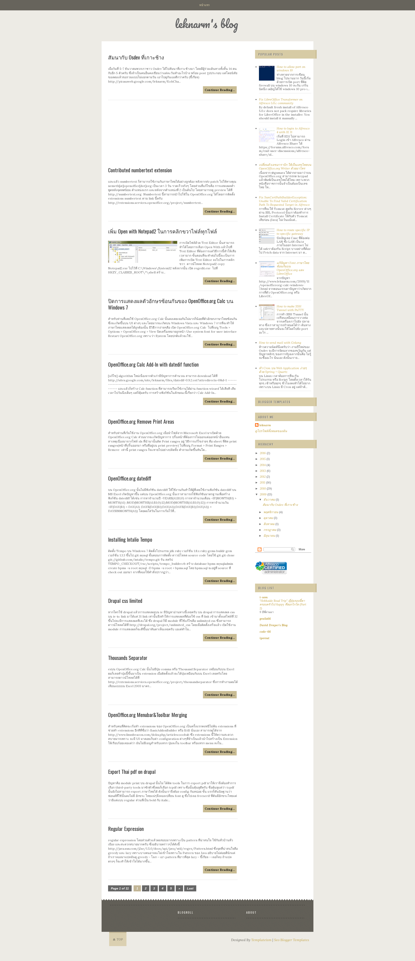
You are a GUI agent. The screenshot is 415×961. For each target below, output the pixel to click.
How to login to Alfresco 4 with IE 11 (293, 130)
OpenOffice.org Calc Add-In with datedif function (153, 364)
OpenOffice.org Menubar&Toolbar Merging (147, 714)
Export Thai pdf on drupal (132, 771)
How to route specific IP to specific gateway (293, 232)
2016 (263, 453)
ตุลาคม (268, 518)
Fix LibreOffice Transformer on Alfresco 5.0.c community (281, 101)
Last (190, 888)
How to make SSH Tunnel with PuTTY (290, 308)
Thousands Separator (127, 657)
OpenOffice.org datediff (129, 478)
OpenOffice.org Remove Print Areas (141, 421)
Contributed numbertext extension (140, 170)
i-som (264, 597)
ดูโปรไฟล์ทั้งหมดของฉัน (271, 431)
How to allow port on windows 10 (291, 68)
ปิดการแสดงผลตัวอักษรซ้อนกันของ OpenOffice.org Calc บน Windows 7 (170, 304)
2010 (263, 488)
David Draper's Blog (273, 625)
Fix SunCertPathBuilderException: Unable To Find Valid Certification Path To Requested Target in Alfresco (284, 201)
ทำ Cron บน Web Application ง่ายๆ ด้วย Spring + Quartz (283, 370)
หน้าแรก (204, 5)
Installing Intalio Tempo (130, 539)
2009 (263, 494)
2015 (263, 459)
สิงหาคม (269, 524)
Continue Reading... (220, 211)
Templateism (261, 940)
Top (120, 939)
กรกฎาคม (270, 530)
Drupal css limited (125, 600)
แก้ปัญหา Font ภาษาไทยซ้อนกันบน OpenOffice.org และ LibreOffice (293, 268)
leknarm (265, 425)
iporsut (265, 638)
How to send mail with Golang (280, 343)
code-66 (265, 632)
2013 (263, 471)
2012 (263, 477)
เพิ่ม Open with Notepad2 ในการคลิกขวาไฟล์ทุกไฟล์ (162, 231)
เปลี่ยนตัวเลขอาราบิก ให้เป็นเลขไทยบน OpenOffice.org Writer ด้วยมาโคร (285, 166)
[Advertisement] (172, 134)
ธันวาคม (269, 499)
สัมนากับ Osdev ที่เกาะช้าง (280, 505)
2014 (263, 465)
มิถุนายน (269, 536)
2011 (263, 482)
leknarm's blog (206, 23)
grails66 (265, 619)
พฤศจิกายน (271, 512)
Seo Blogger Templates (291, 940)
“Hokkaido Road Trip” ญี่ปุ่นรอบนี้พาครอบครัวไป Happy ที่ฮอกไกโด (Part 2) (283, 604)
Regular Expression (126, 828)
